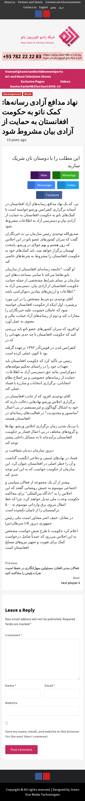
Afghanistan (23, 71)
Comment (13, 635)
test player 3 (70, 580)
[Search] (78, 75)
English (43, 7)
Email (50, 685)
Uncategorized (12, 94)
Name (10, 685)
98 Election (38, 86)
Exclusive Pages (33, 81)
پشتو (53, 7)
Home (9, 71)
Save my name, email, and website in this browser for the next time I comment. (42, 733)
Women (47, 71)
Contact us (30, 7)
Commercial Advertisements (63, 2)
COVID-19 (53, 86)
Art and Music (15, 76)
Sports (58, 71)
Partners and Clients (30, 2)
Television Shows (38, 76)
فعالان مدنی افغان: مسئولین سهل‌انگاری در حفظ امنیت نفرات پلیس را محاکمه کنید (42, 568)
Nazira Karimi (20, 86)
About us (9, 2)
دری (61, 7)
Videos (65, 81)
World (37, 71)
